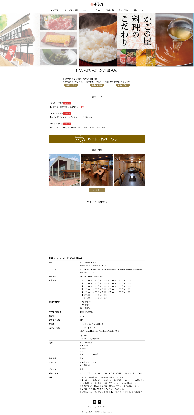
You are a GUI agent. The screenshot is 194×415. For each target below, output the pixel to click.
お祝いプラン (123, 85)
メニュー (86, 10)
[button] (2, 40)
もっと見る (97, 190)
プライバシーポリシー (101, 407)
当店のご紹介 (71, 85)
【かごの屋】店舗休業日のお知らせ (66, 106)
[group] (97, 40)
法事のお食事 (97, 85)
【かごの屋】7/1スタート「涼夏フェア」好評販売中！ (72, 117)
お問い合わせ (90, 407)
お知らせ (98, 10)
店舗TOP (54, 10)
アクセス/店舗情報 (70, 10)
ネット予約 (123, 10)
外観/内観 (110, 10)
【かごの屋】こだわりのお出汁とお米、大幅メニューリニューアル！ (77, 127)
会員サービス (137, 10)
